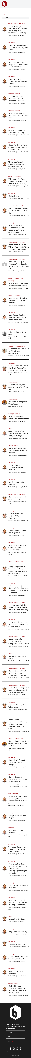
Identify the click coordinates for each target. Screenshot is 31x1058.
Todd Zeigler (12, 35)
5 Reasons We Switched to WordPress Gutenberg (18, 351)
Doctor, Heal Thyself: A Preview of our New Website (17, 300)
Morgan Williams (13, 355)
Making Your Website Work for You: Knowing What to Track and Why (18, 607)
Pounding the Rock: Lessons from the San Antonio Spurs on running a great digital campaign (17, 868)
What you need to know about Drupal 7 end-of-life (18, 210)
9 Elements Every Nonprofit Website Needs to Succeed (16, 98)
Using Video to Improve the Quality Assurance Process (18, 450)
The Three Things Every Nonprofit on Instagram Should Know (18, 624)
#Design (11, 93)
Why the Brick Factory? (18, 932)
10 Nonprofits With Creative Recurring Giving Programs (16, 164)
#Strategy (22, 23)
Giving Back (13, 196)
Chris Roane (12, 805)
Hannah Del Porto (13, 322)
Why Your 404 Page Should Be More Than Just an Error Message (17, 181)
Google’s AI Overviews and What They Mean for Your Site (17, 147)
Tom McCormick (13, 438)
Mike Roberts (12, 271)
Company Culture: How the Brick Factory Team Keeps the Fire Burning (18, 368)
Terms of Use (22, 1051)
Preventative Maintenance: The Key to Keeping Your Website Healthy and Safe (17, 724)
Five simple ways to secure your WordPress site (18, 387)
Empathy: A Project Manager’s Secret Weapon (16, 762)
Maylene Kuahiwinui (14, 337)
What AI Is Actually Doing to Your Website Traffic (17, 81)
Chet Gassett (12, 406)
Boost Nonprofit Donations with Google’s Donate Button (18, 641)
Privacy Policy (15, 1055)
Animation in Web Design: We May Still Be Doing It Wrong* (18, 433)
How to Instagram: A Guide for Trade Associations (17, 547)
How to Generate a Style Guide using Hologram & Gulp (18, 743)
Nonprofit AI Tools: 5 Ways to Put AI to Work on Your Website (18, 64)
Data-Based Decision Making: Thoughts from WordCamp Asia (18, 317)
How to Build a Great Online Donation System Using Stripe (17, 673)
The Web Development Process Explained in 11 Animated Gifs (18, 849)
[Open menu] (27, 4)
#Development (13, 23)
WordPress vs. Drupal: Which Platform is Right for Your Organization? (18, 247)
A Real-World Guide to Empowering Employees (17, 515)
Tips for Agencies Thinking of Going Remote (15, 467)
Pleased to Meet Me (16, 944)
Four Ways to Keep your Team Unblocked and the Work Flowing (18, 690)
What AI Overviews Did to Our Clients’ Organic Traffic (18, 47)
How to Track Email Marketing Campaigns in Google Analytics (17, 902)
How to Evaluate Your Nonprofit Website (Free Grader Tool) (18, 115)
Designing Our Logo (16, 919)
